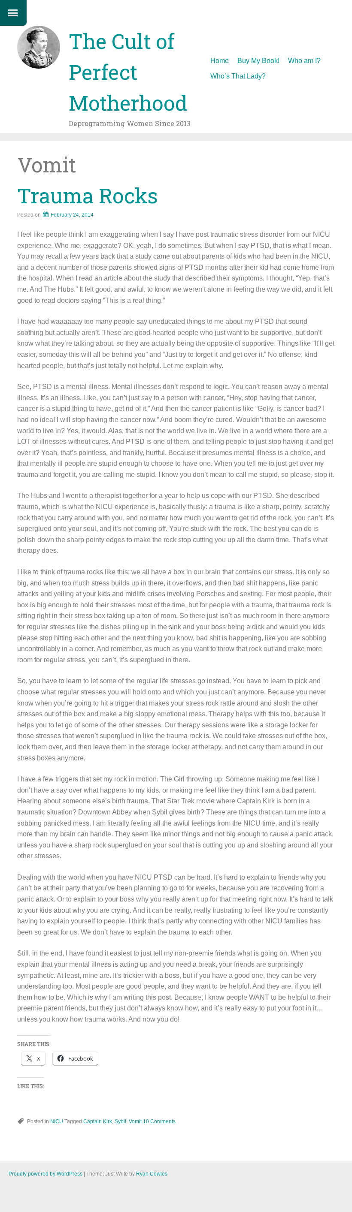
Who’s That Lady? (238, 76)
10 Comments (159, 1122)
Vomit (135, 1122)
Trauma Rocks (87, 195)
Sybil (120, 1122)
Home (219, 60)
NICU (56, 1122)
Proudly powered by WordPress (45, 1174)
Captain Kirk (97, 1122)
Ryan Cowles (151, 1174)
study (143, 256)
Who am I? (304, 60)
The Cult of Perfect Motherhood (128, 71)
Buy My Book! (258, 60)
